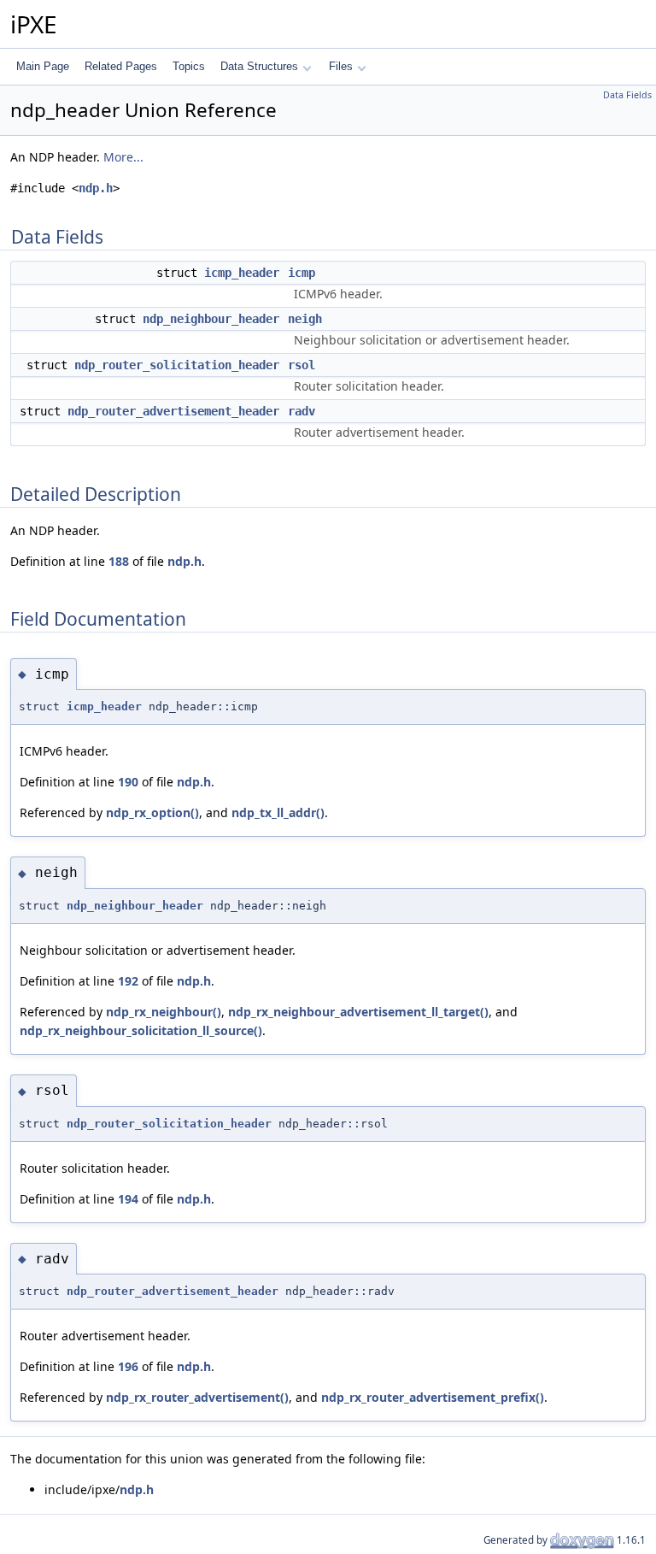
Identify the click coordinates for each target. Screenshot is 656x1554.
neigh (305, 319)
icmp (301, 273)
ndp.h (96, 188)
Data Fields (627, 95)
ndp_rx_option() (152, 812)
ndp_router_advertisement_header (173, 411)
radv (301, 411)
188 (118, 561)
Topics (189, 66)
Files (341, 66)
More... (123, 157)
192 (128, 981)
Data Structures (259, 66)
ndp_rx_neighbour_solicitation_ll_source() (141, 1030)
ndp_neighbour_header (211, 319)
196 (128, 1366)
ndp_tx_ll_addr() (278, 812)
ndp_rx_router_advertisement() (197, 1397)
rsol (301, 365)
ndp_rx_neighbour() (163, 1012)
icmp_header (241, 273)
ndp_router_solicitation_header (176, 365)
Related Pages (121, 66)
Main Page (42, 66)
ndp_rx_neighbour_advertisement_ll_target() (358, 1012)
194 (128, 1199)
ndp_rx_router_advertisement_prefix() (432, 1397)
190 (128, 782)
